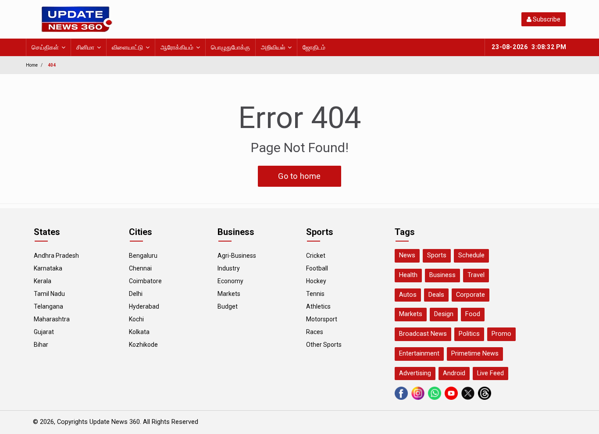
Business (442, 275)
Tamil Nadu (49, 293)
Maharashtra (52, 319)
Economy (230, 281)
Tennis (315, 293)
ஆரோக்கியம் (176, 47)
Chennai (140, 268)
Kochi (136, 319)
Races (314, 331)
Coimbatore (145, 281)
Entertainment (419, 353)
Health (408, 275)
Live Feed (490, 373)
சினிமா (85, 47)
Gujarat (44, 331)
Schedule (471, 255)
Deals (436, 295)
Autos (408, 295)
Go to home (299, 176)
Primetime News (475, 353)
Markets (228, 293)
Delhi (136, 293)
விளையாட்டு (127, 47)
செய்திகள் (45, 47)
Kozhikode (143, 344)
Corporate (470, 295)
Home (32, 65)
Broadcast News (423, 334)
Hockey (316, 281)
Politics (469, 334)
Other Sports (324, 344)
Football (317, 268)
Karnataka (48, 268)
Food (472, 314)
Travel (476, 275)
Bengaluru (143, 255)
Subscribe (545, 19)
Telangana (48, 306)
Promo (501, 334)
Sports (436, 255)
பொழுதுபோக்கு (230, 47)
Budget (227, 306)
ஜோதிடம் (314, 47)
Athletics (318, 306)
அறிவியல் (273, 47)
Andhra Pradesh (56, 255)
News (407, 255)
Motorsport (321, 319)
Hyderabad (144, 306)
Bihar (41, 344)
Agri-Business (236, 255)
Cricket (315, 255)
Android (454, 373)
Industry (228, 268)
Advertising (415, 373)
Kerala (42, 281)
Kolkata (139, 331)
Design (443, 314)
